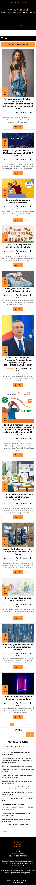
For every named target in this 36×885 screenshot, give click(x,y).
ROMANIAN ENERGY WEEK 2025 (13, 804)
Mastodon (5, 832)
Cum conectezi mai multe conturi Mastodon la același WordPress (16, 782)
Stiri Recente (18, 842)
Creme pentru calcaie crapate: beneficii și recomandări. (18, 697)
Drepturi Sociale (18, 846)
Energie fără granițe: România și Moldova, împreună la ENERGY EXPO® (18, 152)
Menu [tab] (7, 38)
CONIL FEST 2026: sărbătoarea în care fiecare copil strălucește (16, 753)
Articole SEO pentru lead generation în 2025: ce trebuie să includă (17, 793)
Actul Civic (18, 844)
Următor (30, 724)
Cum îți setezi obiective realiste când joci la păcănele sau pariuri (16, 814)
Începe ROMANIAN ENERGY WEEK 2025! (15, 825)
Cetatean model (18, 9)
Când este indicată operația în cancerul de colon (17, 766)
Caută (18, 730)
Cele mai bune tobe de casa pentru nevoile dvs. (18, 599)
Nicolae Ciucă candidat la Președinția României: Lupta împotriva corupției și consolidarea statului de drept (18, 361)
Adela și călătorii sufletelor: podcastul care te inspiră (18, 289)
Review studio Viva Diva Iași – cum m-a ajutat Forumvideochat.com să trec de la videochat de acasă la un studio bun (18, 104)
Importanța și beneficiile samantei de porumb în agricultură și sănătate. (18, 647)
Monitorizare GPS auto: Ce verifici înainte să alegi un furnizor (18, 771)
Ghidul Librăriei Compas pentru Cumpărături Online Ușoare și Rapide (18, 551)
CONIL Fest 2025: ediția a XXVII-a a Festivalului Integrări (17, 799)
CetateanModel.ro (8, 861)
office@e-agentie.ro (18, 854)
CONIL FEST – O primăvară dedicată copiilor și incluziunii (18, 246)
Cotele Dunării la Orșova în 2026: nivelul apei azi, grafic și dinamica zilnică (17, 776)
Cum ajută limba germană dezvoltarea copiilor (18, 201)
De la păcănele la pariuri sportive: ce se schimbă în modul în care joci (17, 809)
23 (24, 724)
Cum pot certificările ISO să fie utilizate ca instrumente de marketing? (18, 496)
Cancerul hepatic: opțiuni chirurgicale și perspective (15, 748)
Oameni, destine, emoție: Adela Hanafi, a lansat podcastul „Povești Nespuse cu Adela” (17, 788)
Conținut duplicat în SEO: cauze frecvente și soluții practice (16, 820)
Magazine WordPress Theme (16, 880)
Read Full (19, 127)
